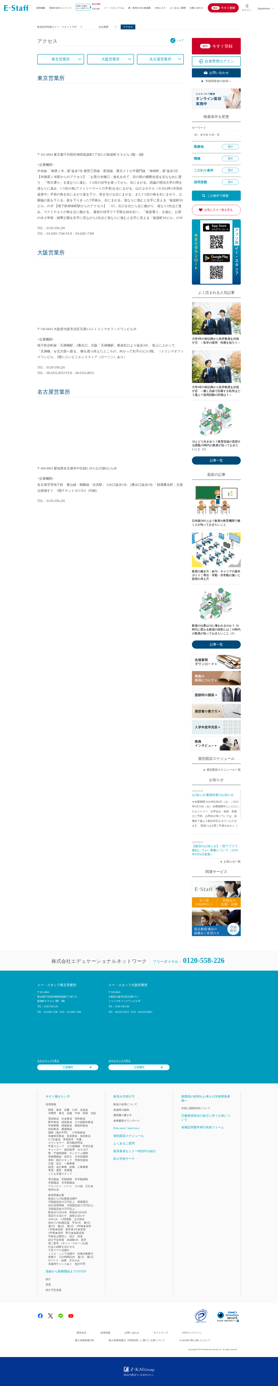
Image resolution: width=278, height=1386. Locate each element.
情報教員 (66, 1125)
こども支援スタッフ (60, 1173)
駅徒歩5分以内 (78, 1212)
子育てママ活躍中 (58, 1250)
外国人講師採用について (195, 1108)
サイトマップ (160, 1332)
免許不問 (80, 1263)
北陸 (93, 1113)
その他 (79, 1186)
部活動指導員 (75, 1142)
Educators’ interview (126, 1128)
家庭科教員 (81, 1125)
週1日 (81, 1256)
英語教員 (53, 1118)
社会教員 (66, 1118)
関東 (51, 1109)
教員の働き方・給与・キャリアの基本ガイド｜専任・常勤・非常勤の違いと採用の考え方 (216, 575)
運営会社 (81, 1332)
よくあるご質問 (178, 7)
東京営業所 (60, 59)
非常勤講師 (81, 1179)
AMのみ (53, 1219)
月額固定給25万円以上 (80, 1205)
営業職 (68, 1170)
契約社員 (53, 1189)
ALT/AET (82, 1149)
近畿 (66, 1109)
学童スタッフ (56, 1146)
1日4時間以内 (67, 1256)
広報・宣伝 (54, 1163)
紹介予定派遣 (56, 1239)
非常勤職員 (68, 1182)
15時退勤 (65, 1219)
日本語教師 (81, 1156)
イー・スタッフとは (114, 7)
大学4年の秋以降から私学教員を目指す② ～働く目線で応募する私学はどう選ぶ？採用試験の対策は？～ (216, 391)
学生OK (76, 1222)
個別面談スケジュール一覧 (224, 769)
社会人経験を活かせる (61, 1246)
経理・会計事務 (57, 1167)
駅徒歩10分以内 (57, 1212)
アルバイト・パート (60, 1186)
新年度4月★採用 (75, 1229)
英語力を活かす (57, 1215)
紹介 (72, 1236)
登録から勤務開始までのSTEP (66, 1271)
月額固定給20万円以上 (61, 1208)
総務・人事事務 (78, 1167)
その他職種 (73, 1146)
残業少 (52, 1256)
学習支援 (88, 1146)
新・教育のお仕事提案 (139, 7)
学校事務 (53, 1125)
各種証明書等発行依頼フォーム (202, 1127)
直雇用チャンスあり (60, 1263)
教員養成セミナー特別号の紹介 (134, 1151)
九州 (74, 1109)
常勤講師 (66, 1179)
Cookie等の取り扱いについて (194, 1340)
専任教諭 (53, 1179)
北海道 (84, 1109)
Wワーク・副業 (57, 1260)
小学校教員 (78, 1132)
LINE (61, 1316)
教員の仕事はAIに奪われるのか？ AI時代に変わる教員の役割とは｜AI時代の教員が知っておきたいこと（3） (216, 629)
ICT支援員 (54, 1139)
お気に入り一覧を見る (218, 209)
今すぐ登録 (228, 8)
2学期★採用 (55, 1232)
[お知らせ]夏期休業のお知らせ (213, 795)
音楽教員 (72, 1135)
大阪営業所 (110, 59)
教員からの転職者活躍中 (62, 1198)
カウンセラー (56, 1142)
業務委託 (83, 1201)
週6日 (87, 1222)
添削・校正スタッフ (60, 1160)
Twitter (50, 1316)
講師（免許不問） (58, 1132)
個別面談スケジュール (128, 1135)
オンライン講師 (78, 1153)
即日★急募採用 (75, 1232)
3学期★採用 (83, 1226)
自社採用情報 (56, 1205)
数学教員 (53, 1122)
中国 (77, 1113)
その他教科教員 (84, 1122)
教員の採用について (125, 1104)
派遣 (80, 1236)
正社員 (89, 1186)
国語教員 (66, 1122)
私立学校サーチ (124, 1158)
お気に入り (160, 7)
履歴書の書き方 (122, 1115)
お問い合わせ (196, 7)
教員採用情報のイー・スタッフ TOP (57, 27)
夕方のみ (74, 1260)
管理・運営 (54, 1170)
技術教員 (53, 1129)
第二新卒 (53, 1243)
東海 (58, 1109)
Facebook (40, 1316)
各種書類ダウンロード (126, 1120)
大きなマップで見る (48, 1060)
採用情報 (40, 7)
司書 (79, 1139)
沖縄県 (52, 1113)
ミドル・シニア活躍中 (61, 1253)
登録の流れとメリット (60, 7)
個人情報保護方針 (84, 1340)
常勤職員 (53, 1182)
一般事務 (69, 1163)
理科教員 (80, 1118)
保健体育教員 (56, 1135)
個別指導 (69, 1149)
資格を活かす (77, 1215)
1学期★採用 (55, 1229)
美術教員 (85, 1135)
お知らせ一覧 (232, 861)
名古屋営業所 (160, 59)
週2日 (90, 1256)
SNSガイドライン (192, 1332)
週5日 (51, 1226)
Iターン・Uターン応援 (74, 1243)
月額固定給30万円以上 (61, 1201)
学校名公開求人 (57, 1236)
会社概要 (103, 27)
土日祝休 (79, 1219)
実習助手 (68, 1139)
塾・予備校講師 (57, 1153)
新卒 (83, 1239)
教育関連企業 (56, 1195)
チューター (54, 1149)
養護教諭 (66, 1129)
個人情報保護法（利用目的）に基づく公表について (137, 1340)
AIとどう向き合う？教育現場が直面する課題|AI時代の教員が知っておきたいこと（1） (216, 445)
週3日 (70, 1226)
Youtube (71, 1316)
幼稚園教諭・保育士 (60, 1156)
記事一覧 (216, 460)
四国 (85, 1113)
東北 (61, 1113)
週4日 (61, 1226)
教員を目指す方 (124, 1096)
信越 (69, 1113)
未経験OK (72, 1239)
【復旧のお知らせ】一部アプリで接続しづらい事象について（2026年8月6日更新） (215, 850)
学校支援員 (81, 1160)
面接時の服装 (121, 1109)
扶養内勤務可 (85, 1253)
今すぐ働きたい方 (58, 1096)
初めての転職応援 (58, 1222)
